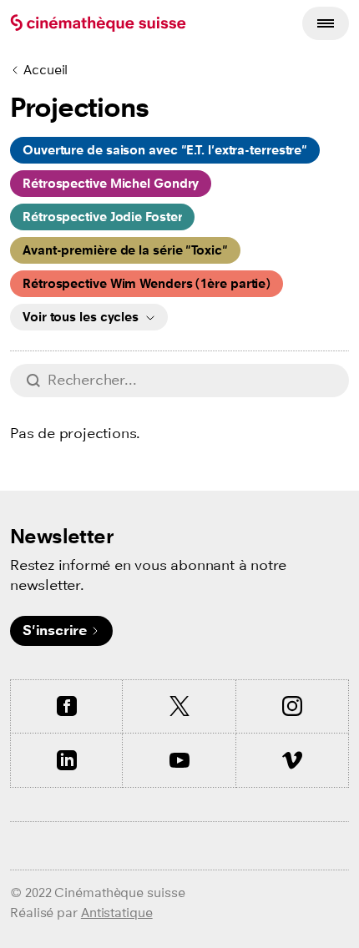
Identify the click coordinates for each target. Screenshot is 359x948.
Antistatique (117, 912)
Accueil (45, 70)
